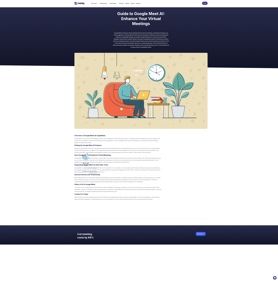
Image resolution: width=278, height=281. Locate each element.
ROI (144, 263)
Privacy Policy (153, 263)
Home (129, 263)
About (129, 265)
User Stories (113, 3)
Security (121, 3)
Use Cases (138, 265)
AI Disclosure (153, 267)
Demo (144, 267)
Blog (136, 263)
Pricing (132, 3)
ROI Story (200, 234)
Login (204, 3)
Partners (138, 3)
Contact (130, 267)
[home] (80, 3)
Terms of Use (153, 265)
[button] (94, 3)
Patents (127, 3)
